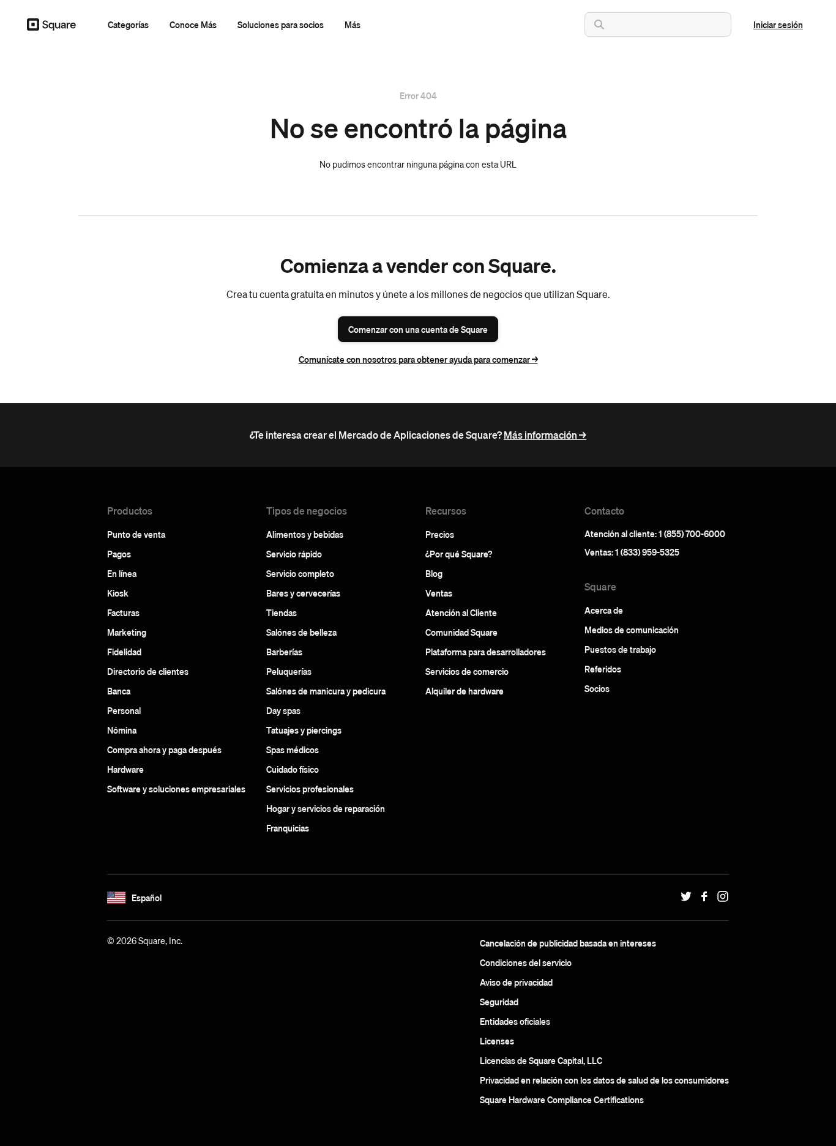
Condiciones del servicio (526, 962)
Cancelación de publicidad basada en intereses (568, 942)
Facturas (123, 612)
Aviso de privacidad (516, 982)
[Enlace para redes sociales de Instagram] (720, 896)
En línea (121, 573)
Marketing (126, 632)
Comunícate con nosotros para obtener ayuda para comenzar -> (418, 359)
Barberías (284, 651)
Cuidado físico (292, 769)
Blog (433, 573)
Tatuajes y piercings (303, 729)
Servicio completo (300, 573)
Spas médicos (292, 749)
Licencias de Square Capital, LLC (541, 1060)
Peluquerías (289, 671)
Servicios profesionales (310, 788)
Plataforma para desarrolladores (485, 651)
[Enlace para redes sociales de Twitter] (683, 896)
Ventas (438, 592)
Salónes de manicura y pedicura (326, 690)
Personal (124, 710)
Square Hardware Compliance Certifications (562, 1099)
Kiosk (118, 592)
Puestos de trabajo (620, 649)
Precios (439, 534)
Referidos (602, 668)
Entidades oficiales (515, 1021)
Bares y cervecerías (303, 592)
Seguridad (499, 1001)
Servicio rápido (294, 553)
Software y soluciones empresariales (176, 788)
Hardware (125, 769)
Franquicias (287, 827)
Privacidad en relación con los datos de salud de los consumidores (604, 1079)
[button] (128, 24)
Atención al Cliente (461, 612)
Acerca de (603, 610)
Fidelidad (124, 651)
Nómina (121, 729)
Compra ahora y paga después (164, 749)
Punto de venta (136, 534)
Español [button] (147, 897)
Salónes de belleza (301, 632)
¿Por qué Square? (458, 553)
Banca (118, 690)
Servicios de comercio (467, 671)
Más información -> (545, 434)
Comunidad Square (461, 632)
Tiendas (281, 612)
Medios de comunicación (631, 629)
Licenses (497, 1040)
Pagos (119, 553)
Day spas (283, 710)
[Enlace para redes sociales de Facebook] (701, 896)
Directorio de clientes (147, 671)
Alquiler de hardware (464, 690)
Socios (597, 688)
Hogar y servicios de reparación (325, 808)
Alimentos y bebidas (304, 534)
